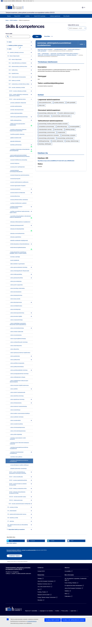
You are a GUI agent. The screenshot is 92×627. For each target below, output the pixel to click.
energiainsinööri (61, 132)
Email (72, 540)
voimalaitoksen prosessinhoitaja (46, 126)
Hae (37, 36)
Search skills (9, 33)
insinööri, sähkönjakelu (44, 116)
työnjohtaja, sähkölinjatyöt (45, 144)
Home (7, 20)
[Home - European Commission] (16, 6)
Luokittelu (27, 16)
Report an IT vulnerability (31, 610)
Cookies (57, 610)
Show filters (47, 36)
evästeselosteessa (31, 621)
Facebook (33, 540)
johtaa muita (42, 105)
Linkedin (52, 540)
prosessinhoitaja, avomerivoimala (47, 132)
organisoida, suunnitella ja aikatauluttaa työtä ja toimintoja (64, 53)
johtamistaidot (45, 53)
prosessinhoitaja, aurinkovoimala (65, 138)
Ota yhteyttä (66, 16)
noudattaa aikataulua (71, 55)
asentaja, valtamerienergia (72, 141)
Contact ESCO (41, 571)
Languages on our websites (46, 610)
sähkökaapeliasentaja (44, 141)
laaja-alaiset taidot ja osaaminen (45, 49)
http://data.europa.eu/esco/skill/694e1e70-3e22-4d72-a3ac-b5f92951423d (56, 160)
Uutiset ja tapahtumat (55, 16)
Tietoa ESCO (17, 16)
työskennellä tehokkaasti (74, 49)
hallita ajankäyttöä (42, 50)
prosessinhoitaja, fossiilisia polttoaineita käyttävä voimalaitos (53, 123)
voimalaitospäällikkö (75, 126)
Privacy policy (64, 610)
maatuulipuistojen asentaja (45, 129)
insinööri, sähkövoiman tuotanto (66, 113)
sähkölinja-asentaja (70, 129)
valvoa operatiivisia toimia (45, 102)
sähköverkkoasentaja (62, 126)
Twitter (11, 540)
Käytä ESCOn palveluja (39, 16)
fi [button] (84, 7)
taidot (39, 53)
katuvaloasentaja (58, 129)
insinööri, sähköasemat (57, 141)
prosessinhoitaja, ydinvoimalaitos (47, 138)
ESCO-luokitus (13, 20)
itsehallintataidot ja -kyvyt (60, 49)
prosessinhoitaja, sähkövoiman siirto (47, 113)
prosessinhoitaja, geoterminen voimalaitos (49, 135)
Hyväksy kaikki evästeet (52, 620)
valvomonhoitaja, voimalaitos (68, 135)
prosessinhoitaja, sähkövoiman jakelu (62, 116)
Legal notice (73, 610)
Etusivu (9, 16)
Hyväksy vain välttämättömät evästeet (73, 620)
